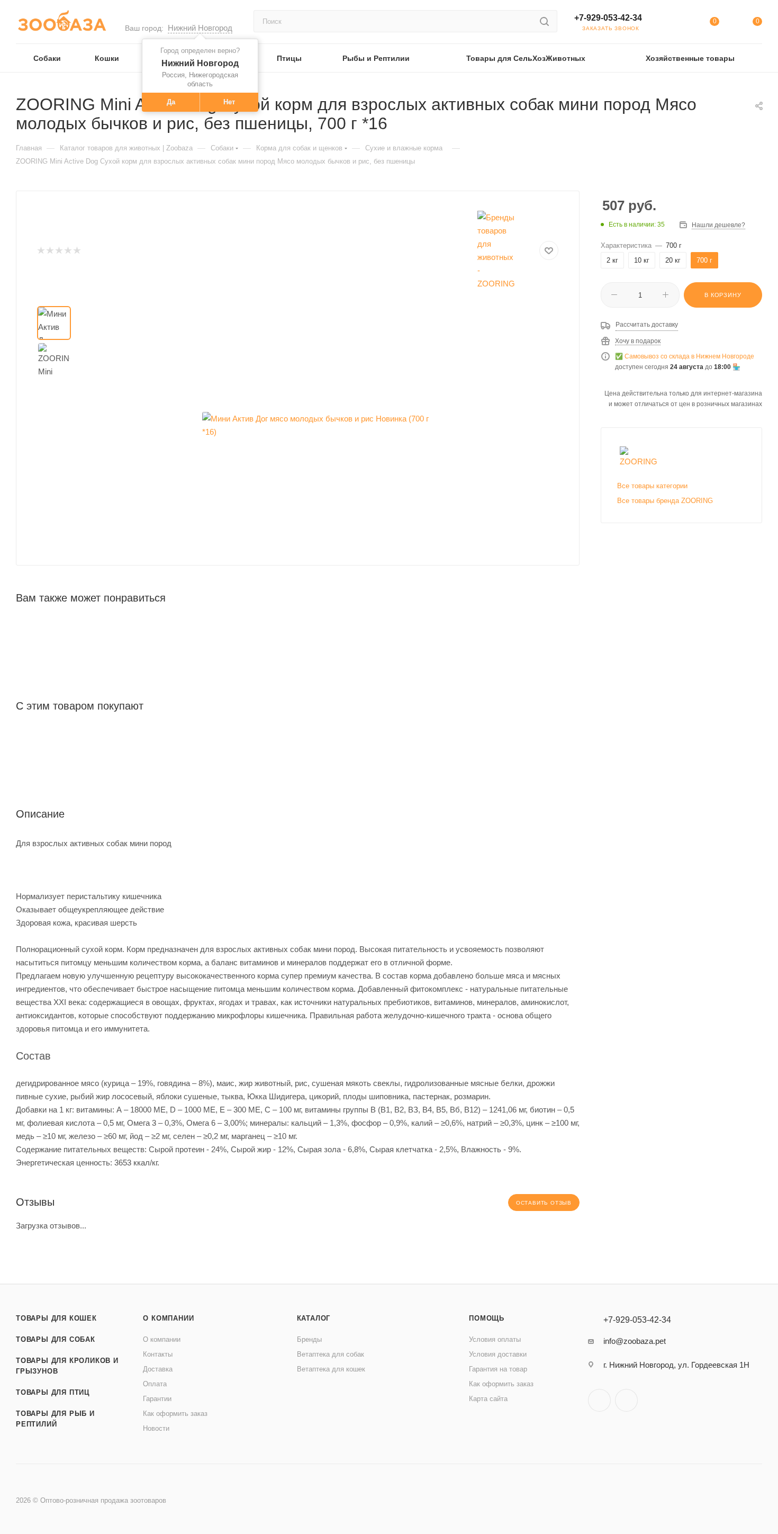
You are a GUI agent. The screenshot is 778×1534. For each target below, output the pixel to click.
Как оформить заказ (175, 1414)
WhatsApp (626, 1400)
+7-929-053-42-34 (608, 17)
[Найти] (544, 21)
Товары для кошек (56, 1318)
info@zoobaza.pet (634, 1340)
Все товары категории (652, 486)
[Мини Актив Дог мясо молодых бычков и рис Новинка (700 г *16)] (321, 425)
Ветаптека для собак (330, 1354)
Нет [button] (229, 102)
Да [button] (171, 102)
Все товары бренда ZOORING (665, 501)
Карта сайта (488, 1399)
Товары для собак (55, 1339)
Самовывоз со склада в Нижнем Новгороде (689, 356)
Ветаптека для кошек (331, 1369)
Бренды (309, 1339)
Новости (156, 1428)
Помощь (486, 1318)
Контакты (158, 1354)
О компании (168, 1318)
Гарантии (157, 1399)
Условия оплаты (495, 1339)
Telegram (599, 1400)
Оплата (155, 1384)
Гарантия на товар (498, 1369)
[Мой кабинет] (671, 23)
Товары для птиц (53, 1392)
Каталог (314, 1318)
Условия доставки (498, 1354)
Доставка (158, 1369)
